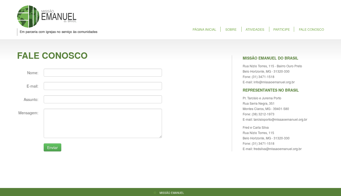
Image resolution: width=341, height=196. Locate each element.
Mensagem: (28, 112)
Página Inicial (204, 29)
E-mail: (32, 86)
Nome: (32, 72)
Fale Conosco (311, 29)
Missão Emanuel (57, 20)
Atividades (255, 29)
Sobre (231, 29)
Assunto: (31, 99)
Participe (281, 29)
